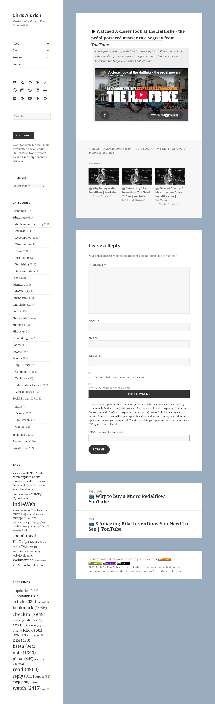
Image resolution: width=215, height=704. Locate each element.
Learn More (109, 424)
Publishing (22, 264)
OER (34, 518)
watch (27, 688)
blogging (31, 473)
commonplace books (26, 477)
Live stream (23, 420)
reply (23, 676)
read (26, 669)
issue (19, 635)
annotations (19, 472)
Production (22, 258)
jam (39, 635)
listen (24, 646)
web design (35, 551)
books (40, 473)
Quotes (19, 426)
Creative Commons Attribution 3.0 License (155, 571)
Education (19, 217)
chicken (19, 620)
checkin (29, 614)
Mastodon (42, 510)
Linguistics (20, 305)
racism (44, 526)
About (16, 43)
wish (45, 688)
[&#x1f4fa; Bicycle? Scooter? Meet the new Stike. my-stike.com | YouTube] (170, 176)
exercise (34, 625)
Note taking (20, 338)
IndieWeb (19, 291)
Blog (15, 50)
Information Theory (28, 385)
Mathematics (21, 318)
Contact (17, 64)
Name (94, 321)
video (34, 682)
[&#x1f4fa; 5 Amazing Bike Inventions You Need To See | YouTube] (137, 176)
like (21, 640)
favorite (17, 631)
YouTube (19, 565)
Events (19, 413)
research (17, 530)
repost (42, 677)
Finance (20, 251)
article (24, 601)
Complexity (22, 372)
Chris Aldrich (27, 15)
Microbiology (23, 392)
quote (19, 663)
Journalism (20, 298)
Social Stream (21, 398)
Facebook (26, 489)
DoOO (42, 485)
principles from (147, 559)
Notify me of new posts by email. (111, 388)
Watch (182, 148)
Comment (97, 265)
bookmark (30, 607)
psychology (35, 526)
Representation (25, 271)
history (35, 494)
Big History (22, 365)
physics (44, 522)
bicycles (96, 153)
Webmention (23, 560)
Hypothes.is (20, 498)
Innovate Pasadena (21, 510)
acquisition (25, 590)
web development (23, 555)
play (39, 659)
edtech (16, 489)
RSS (24, 530)
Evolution (21, 378)
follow (32, 630)
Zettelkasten (35, 565)
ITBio (33, 510)
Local (16, 311)
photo (23, 658)
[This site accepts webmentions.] (109, 563)
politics (17, 526)
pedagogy (33, 522)
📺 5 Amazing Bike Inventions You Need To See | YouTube (136, 192)
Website (95, 356)
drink (34, 620)
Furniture (19, 284)
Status (96, 148)
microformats (35, 514)
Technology (20, 435)
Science (17, 358)
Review (17, 351)
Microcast (19, 331)
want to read (21, 551)
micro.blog (20, 514)
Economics (19, 211)
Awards (20, 231)
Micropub (19, 518)
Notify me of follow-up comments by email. (118, 377)
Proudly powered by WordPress (109, 559)
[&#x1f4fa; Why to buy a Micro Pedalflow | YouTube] (104, 176)
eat (20, 625)
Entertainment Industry (28, 224)
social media (26, 536)
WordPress (20, 448)
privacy (25, 526)
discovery (42, 481)
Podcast (18, 345)
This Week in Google (37, 542)
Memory (18, 325)
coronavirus (20, 481)
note (24, 653)
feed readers (21, 494)
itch (30, 635)
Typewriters (21, 441)
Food (16, 278)
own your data (20, 522)
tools (16, 547)
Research (18, 57)
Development (23, 237)
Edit (17, 406)
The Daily (20, 541)
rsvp (21, 682)
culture (31, 481)
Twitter (27, 546)
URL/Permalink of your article (106, 432)
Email (94, 338)
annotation (26, 595)
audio (43, 602)
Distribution (23, 244)
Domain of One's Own (25, 485)
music (28, 518)
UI (35, 547)
